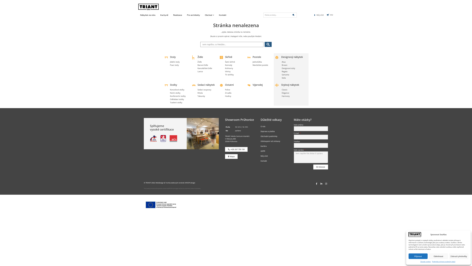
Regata (284, 71)
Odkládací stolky (177, 99)
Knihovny (229, 68)
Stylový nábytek (290, 84)
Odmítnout (438, 256)
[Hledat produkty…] (280, 15)
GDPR (263, 151)
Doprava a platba (268, 131)
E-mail (296, 133)
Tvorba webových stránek (174, 183)
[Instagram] (326, 184)
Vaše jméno (298, 125)
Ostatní (229, 84)
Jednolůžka (257, 62)
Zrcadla (228, 93)
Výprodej (258, 84)
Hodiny (228, 96)
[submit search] (293, 15)
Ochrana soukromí (185, 188)
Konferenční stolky (178, 96)
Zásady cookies (425, 262)
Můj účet (264, 156)
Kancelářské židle (205, 68)
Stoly (173, 57)
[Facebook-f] (316, 184)
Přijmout (418, 256)
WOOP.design (190, 183)
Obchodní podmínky (269, 136)
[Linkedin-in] (321, 184)
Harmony (286, 96)
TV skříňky (229, 74)
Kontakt (264, 161)
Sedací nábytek (206, 84)
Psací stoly (174, 65)
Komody (228, 65)
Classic (284, 89)
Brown (284, 65)
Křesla (200, 93)
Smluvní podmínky (195, 188)
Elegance (285, 93)
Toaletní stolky (176, 102)
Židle (200, 57)
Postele (257, 57)
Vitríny (228, 71)
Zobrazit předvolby (458, 256)
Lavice (200, 71)
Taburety (201, 96)
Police (227, 89)
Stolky (173, 84)
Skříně (228, 57)
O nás (263, 126)
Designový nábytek (292, 57)
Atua (284, 62)
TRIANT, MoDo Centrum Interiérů (237, 136)
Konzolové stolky (177, 89)
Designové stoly (288, 68)
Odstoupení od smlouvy (270, 141)
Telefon (297, 142)
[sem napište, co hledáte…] (231, 44)
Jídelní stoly (175, 62)
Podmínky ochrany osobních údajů (443, 262)
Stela (284, 78)
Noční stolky (175, 93)
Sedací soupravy (204, 89)
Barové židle (203, 65)
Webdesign (159, 183)
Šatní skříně (230, 62)
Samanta (285, 74)
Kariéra (264, 146)
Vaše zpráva (299, 150)
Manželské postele (260, 65)
